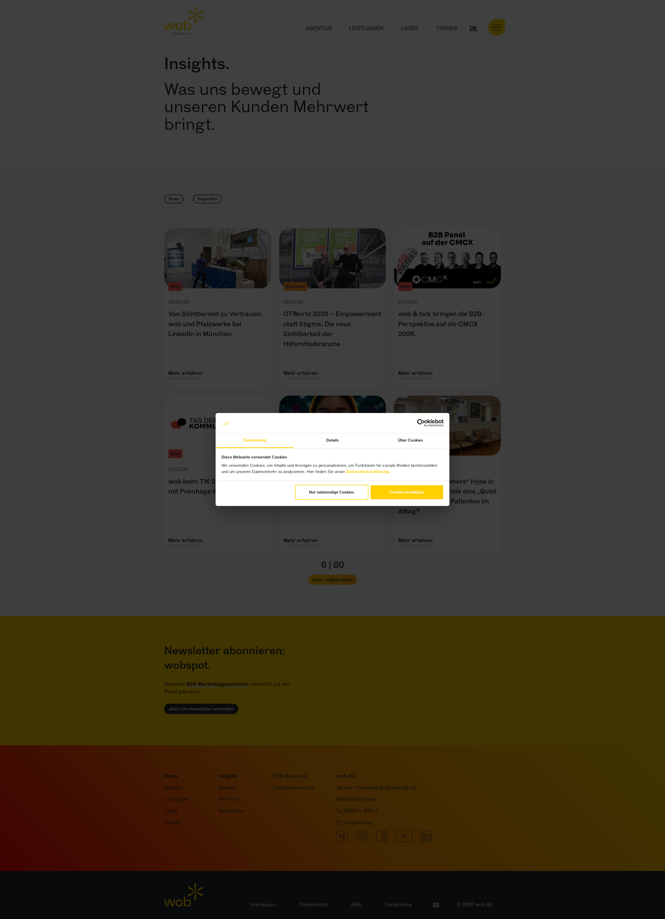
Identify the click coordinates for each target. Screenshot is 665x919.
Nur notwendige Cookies (331, 492)
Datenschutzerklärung (367, 471)
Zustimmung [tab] (254, 440)
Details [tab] (332, 440)
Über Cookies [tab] (410, 440)
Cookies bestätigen (406, 492)
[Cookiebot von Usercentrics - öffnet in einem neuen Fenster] (421, 423)
